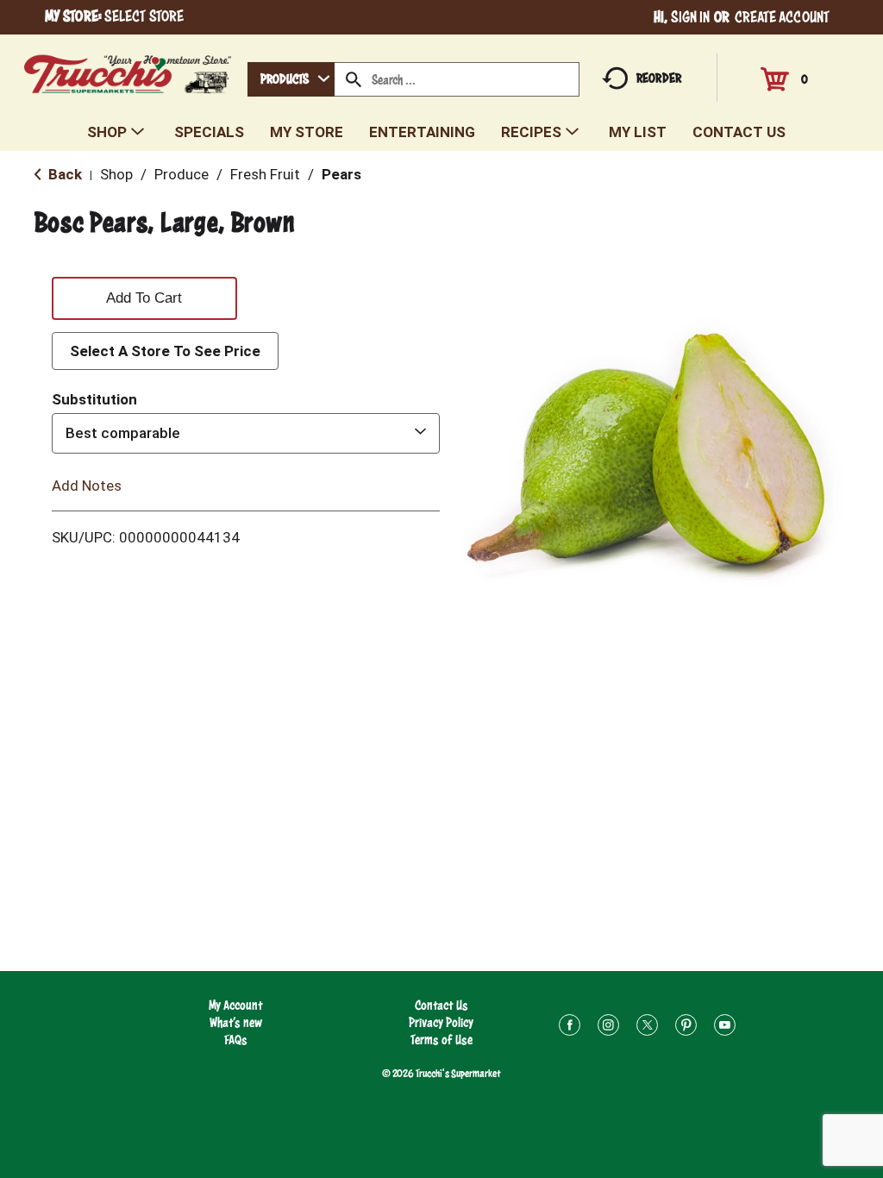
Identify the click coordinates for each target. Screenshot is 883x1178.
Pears (341, 174)
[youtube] (725, 1027)
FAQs (235, 1040)
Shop (116, 174)
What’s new (236, 1022)
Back (63, 174)
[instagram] (608, 1027)
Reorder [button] (658, 78)
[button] (144, 295)
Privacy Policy (441, 1022)
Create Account (782, 17)
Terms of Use (441, 1040)
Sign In (691, 17)
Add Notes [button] (87, 484)
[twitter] (647, 1027)
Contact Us (441, 1005)
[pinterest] (686, 1027)
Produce (181, 174)
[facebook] (569, 1027)
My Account (236, 1005)
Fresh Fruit (265, 174)
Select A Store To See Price (165, 351)
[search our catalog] (354, 79)
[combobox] (291, 79)
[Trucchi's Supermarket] (128, 69)
